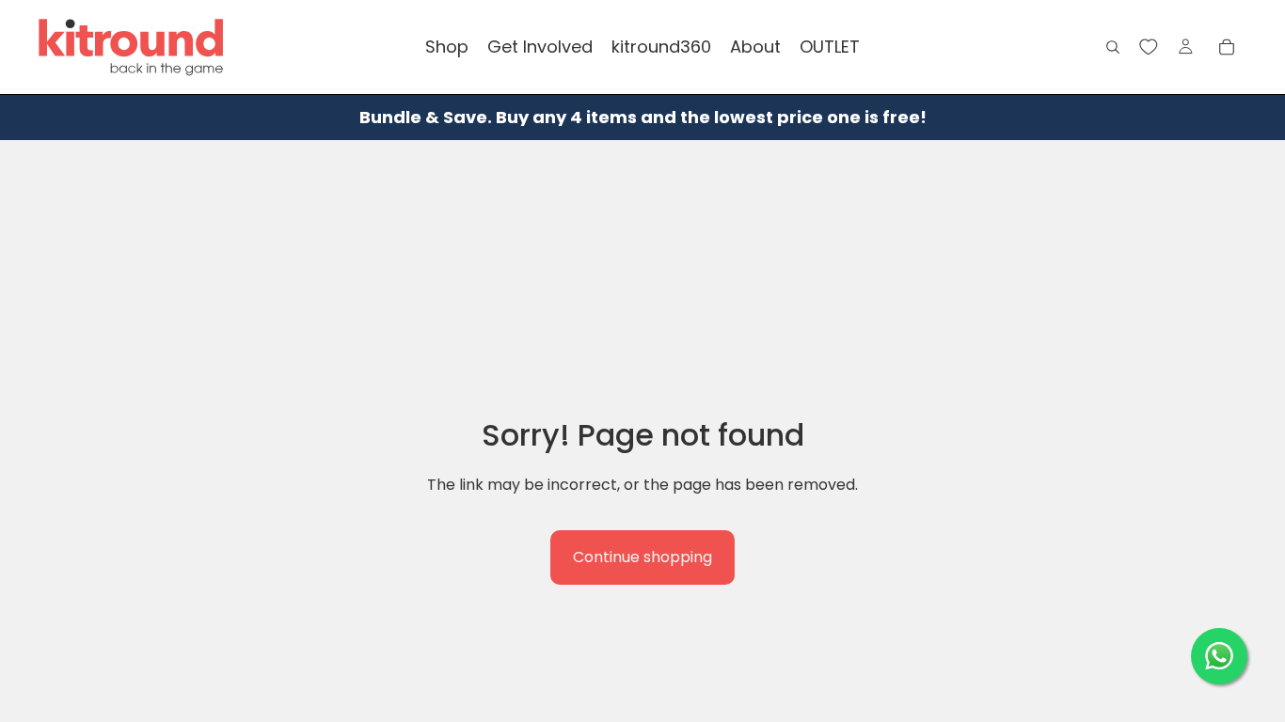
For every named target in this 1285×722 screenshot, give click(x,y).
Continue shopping (642, 557)
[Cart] (1226, 47)
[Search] (1113, 47)
